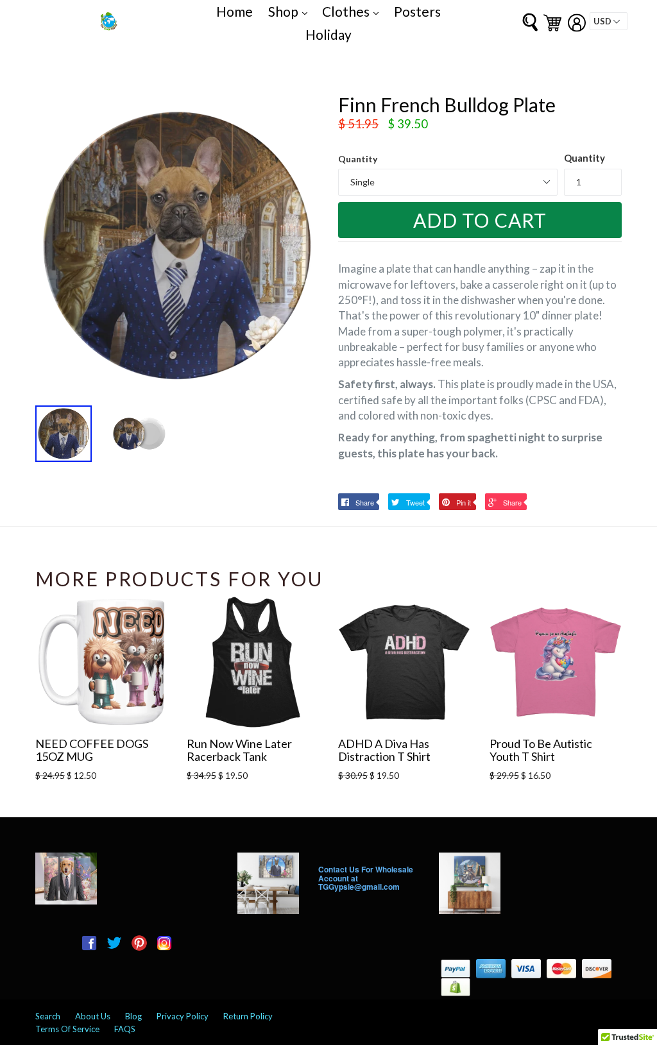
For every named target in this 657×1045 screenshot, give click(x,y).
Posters (417, 11)
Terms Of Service (67, 1029)
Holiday (328, 34)
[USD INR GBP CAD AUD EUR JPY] (608, 21)
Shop (291, 11)
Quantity (357, 158)
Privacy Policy (183, 1016)
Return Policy (248, 1016)
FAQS (124, 1029)
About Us (92, 1016)
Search (47, 1016)
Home (234, 11)
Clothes (353, 11)
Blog (133, 1016)
